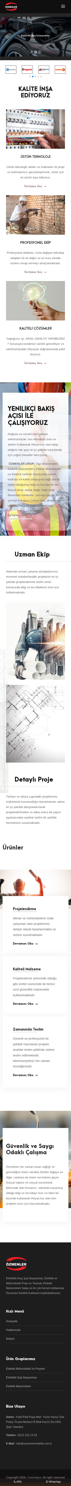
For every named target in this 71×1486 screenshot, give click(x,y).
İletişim (10, 1338)
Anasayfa (12, 1321)
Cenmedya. (34, 1477)
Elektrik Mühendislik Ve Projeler (25, 1368)
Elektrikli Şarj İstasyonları (21, 1377)
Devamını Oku (23, 943)
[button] (30, 76)
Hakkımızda (13, 1330)
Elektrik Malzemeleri (18, 1386)
